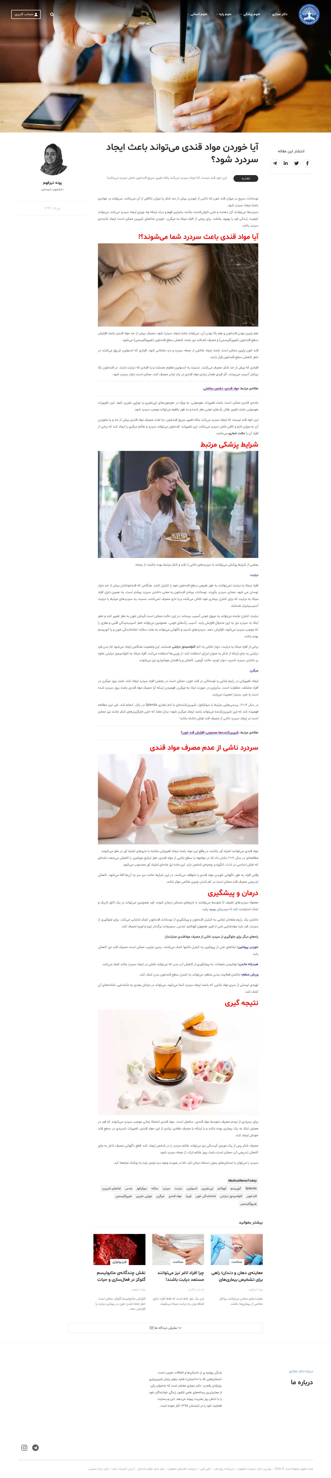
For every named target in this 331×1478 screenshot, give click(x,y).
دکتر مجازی (279, 14)
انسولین (192, 1188)
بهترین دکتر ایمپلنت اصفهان (254, 1469)
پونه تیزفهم (256, 1290)
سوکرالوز (142, 1188)
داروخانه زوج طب (224, 1469)
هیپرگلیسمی (124, 1196)
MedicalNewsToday (242, 1181)
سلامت (236, 1261)
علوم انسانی (198, 14)
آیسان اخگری (196, 1290)
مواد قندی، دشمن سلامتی (221, 388)
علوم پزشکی (251, 14)
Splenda (251, 1188)
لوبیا (188, 1196)
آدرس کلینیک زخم (123, 1469)
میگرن (160, 1196)
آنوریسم (236, 1188)
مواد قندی (175, 1196)
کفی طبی (205, 1469)
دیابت (178, 1188)
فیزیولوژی (119, 1261)
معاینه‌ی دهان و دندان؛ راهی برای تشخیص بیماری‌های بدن (237, 1280)
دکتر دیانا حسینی (98, 1469)
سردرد (166, 1188)
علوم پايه (225, 14)
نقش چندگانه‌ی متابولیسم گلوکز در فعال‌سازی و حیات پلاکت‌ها (121, 1280)
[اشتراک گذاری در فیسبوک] (307, 163)
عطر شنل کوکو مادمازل (151, 1469)
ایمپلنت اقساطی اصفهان (182, 1469)
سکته (154, 1188)
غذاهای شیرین (111, 1188)
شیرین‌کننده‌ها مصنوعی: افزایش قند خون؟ (210, 732)
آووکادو (222, 1188)
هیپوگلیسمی (248, 1204)
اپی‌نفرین (207, 1188)
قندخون (252, 1196)
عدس (128, 1188)
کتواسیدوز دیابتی (231, 1196)
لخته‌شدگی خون (206, 1196)
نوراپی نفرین (144, 1196)
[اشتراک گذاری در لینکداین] (285, 163)
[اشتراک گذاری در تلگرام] (274, 163)
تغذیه (246, 178)
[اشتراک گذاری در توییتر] (296, 163)
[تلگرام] (35, 1448)
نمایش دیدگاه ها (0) (163, 1328)
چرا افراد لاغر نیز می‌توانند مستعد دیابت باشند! (180, 1276)
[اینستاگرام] (24, 1448)
